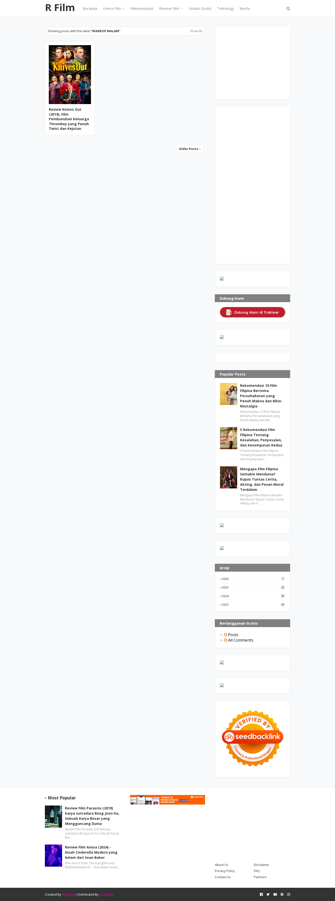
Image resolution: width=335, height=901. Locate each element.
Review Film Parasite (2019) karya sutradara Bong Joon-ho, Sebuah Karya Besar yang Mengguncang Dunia (92, 816)
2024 (253, 596)
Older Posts (189, 149)
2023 (253, 604)
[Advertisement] (257, 62)
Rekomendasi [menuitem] (141, 8)
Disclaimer (261, 864)
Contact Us (223, 877)
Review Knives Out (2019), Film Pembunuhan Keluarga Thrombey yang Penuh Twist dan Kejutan (69, 119)
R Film (60, 7)
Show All (196, 31)
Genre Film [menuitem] (112, 8)
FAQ (257, 871)
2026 (252, 579)
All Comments (240, 640)
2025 (253, 587)
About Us (221, 864)
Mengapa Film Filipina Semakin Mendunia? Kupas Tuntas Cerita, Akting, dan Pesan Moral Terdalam (261, 479)
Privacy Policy (225, 871)
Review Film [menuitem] (169, 8)
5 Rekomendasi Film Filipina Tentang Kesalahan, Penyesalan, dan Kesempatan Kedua (261, 437)
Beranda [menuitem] (90, 8)
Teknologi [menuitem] (225, 8)
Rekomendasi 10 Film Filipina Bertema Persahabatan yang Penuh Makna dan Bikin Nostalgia (260, 395)
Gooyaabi (106, 894)
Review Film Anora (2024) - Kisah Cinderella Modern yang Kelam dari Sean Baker (91, 852)
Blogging (68, 894)
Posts (232, 634)
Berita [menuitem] (245, 8)
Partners (260, 877)
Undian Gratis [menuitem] (200, 8)
